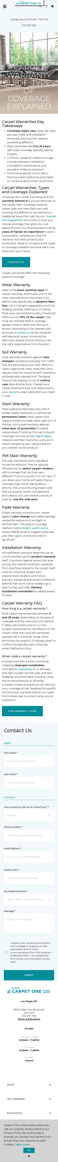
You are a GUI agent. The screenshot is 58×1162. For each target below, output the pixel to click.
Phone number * (13, 827)
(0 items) (52, 6)
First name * (11, 753)
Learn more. (22, 1144)
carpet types (43, 436)
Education (14, 1113)
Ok (29, 1150)
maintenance (26, 669)
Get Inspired (16, 1099)
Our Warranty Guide (22, 711)
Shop (10, 1084)
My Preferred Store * (15, 891)
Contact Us (16, 262)
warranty (14, 392)
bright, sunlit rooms (35, 528)
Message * (9, 911)
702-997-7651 (29, 25)
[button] (40, 6)
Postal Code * (11, 870)
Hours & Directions (29, 1019)
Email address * (12, 848)
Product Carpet (16, 41)
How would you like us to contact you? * (26, 807)
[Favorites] (46, 6)
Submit (29, 975)
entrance (23, 332)
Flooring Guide (29, 37)
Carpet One (8, 37)
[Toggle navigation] (5, 6)
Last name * (10, 774)
